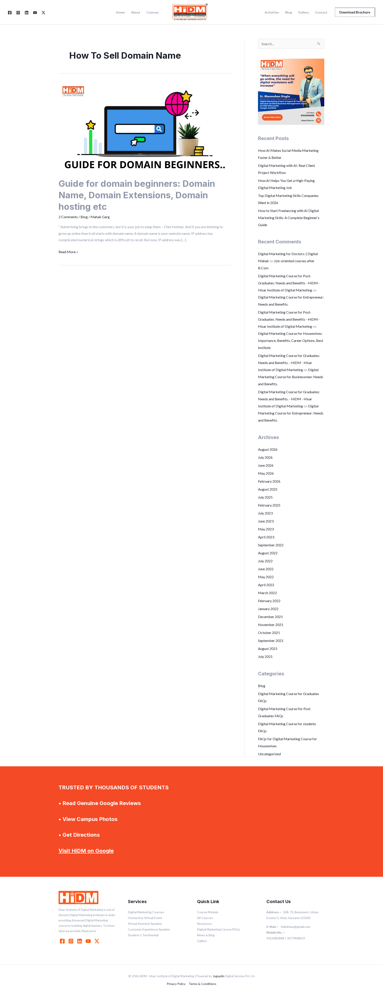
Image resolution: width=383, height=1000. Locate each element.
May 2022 (266, 577)
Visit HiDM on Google (86, 851)
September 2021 (270, 640)
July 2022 (265, 561)
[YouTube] (35, 13)
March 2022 (267, 593)
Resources (204, 923)
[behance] (97, 941)
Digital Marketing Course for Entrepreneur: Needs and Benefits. (290, 413)
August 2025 (267, 489)
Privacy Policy (176, 984)
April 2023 (266, 537)
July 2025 (265, 497)
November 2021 (270, 624)
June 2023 (266, 521)
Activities (272, 12)
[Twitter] (43, 13)
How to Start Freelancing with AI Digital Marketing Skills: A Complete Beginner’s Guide (288, 217)
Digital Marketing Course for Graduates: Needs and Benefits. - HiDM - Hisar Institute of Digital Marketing (289, 362)
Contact (321, 12)
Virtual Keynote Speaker (145, 923)
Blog (288, 12)
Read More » (68, 251)
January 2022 (268, 609)
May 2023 (266, 529)
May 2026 (266, 473)
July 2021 (265, 656)
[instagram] (71, 941)
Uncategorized (269, 754)
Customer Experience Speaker (149, 929)
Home (120, 12)
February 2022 (269, 601)
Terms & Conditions (202, 984)
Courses (153, 12)
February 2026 (269, 481)
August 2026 (267, 449)
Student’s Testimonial (143, 935)
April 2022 (266, 585)
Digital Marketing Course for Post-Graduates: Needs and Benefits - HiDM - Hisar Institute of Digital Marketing (289, 283)
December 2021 (270, 617)
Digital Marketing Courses (146, 912)
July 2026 (265, 457)
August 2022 (267, 553)
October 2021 (269, 632)
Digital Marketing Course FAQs (218, 929)
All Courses (205, 918)
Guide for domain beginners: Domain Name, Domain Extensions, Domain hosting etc (137, 195)
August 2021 (267, 648)
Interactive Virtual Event (145, 918)
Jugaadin (218, 976)
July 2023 (265, 513)
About (135, 12)
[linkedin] (80, 941)
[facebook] (63, 941)
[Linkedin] (27, 13)
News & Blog (206, 935)
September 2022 (270, 545)
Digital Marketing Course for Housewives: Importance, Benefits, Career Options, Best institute (290, 340)
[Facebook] (10, 13)
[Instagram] (18, 13)
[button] (355, 12)
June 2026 (266, 465)
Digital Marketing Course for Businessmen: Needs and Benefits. (290, 377)
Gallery (303, 12)
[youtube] (89, 941)
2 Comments (68, 217)
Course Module (207, 912)
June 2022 (266, 569)
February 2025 (269, 505)
